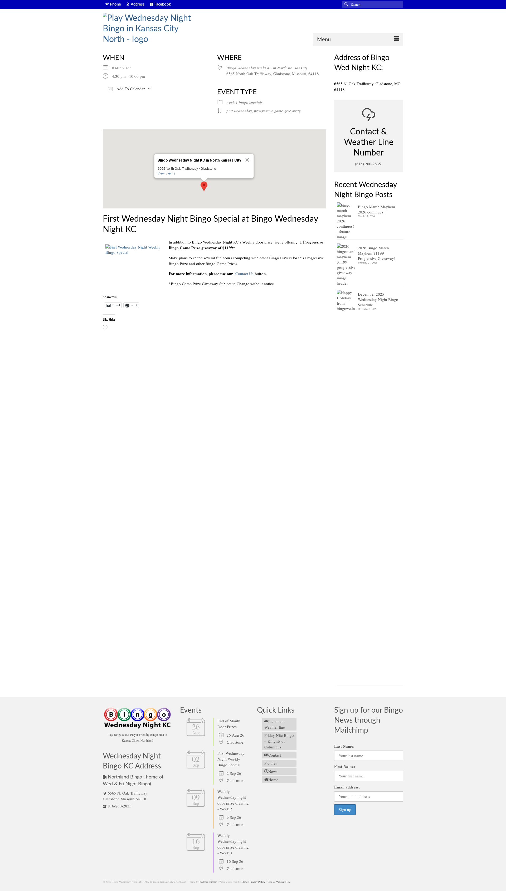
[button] (204, 186)
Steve (244, 882)
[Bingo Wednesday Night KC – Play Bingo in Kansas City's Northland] (150, 29)
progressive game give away (277, 110)
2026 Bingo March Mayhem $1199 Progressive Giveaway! (376, 253)
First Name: (344, 766)
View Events (166, 173)
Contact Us (244, 273)
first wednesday (239, 110)
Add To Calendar (130, 88)
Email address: (347, 787)
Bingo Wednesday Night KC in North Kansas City (267, 67)
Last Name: (344, 746)
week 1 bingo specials (244, 102)
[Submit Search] (346, 4)
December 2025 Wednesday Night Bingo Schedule (378, 299)
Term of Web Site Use (278, 882)
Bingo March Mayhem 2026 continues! (376, 209)
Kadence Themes (208, 882)
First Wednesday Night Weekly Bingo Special (231, 759)
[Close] (247, 160)
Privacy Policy (257, 882)
